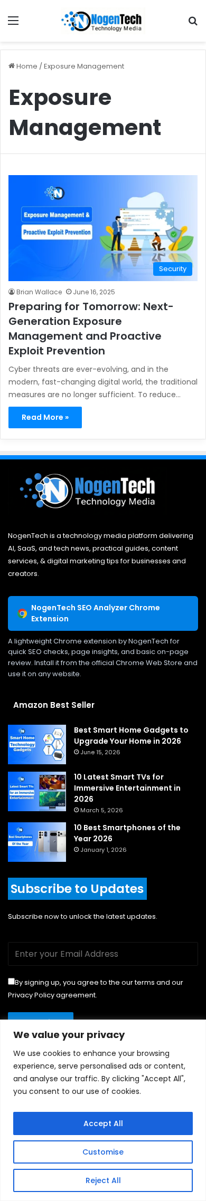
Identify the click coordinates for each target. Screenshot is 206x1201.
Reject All (103, 1180)
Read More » (45, 417)
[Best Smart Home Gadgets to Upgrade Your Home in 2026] (37, 744)
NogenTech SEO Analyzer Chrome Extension (95, 613)
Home (26, 66)
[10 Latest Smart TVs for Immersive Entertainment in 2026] (37, 791)
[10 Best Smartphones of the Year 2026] (37, 842)
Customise (103, 1152)
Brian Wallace (39, 291)
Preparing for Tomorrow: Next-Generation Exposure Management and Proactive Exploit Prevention (91, 328)
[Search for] (193, 24)
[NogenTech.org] (103, 20)
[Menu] (13, 24)
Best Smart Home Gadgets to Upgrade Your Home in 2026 (131, 735)
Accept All (103, 1123)
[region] (103, 1110)
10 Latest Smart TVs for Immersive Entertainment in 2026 (127, 788)
